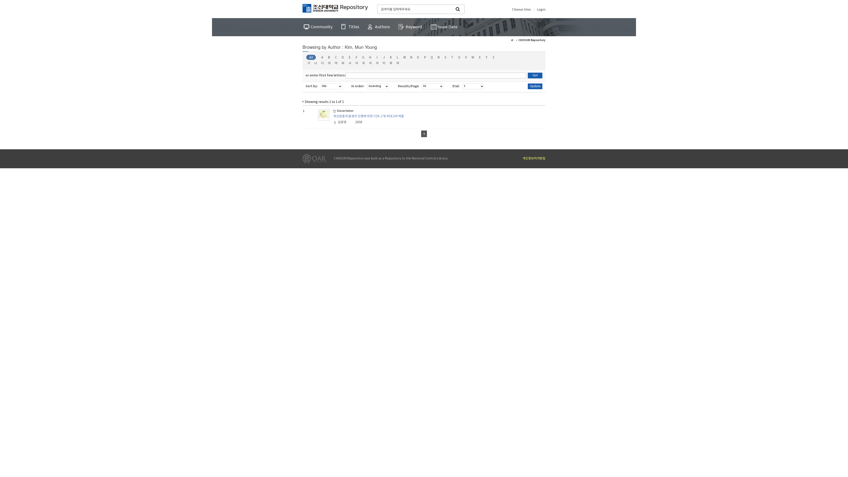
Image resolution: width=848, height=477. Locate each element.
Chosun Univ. (521, 9)
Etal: (456, 86)
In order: (357, 86)
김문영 (342, 122)
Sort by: (312, 86)
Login (541, 9)
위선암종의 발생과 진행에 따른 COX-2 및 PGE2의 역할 (368, 116)
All (311, 57)
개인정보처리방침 (533, 158)
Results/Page (408, 86)
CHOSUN (335, 9)
